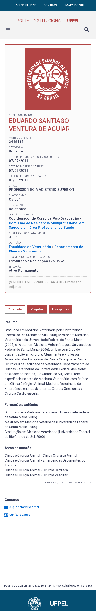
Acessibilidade (27, 5)
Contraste (52, 5)
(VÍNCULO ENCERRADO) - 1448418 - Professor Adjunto (45, 284)
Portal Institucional (48, 20)
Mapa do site (75, 5)
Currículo (15, 309)
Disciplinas (60, 309)
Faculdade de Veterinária (30, 247)
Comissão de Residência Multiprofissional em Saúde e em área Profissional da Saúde (46, 225)
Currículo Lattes (19, 514)
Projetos (37, 309)
